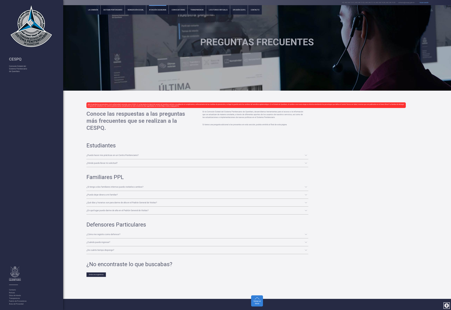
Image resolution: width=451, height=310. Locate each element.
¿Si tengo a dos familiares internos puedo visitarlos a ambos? (114, 187)
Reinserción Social (136, 10)
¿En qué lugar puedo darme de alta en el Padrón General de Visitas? (117, 210)
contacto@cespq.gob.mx (406, 2)
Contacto (12, 290)
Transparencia (14, 298)
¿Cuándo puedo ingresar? (98, 242)
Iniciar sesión (424, 2)
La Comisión (93, 10)
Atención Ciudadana (157, 10)
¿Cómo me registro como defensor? (103, 234)
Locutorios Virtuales (218, 10)
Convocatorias (178, 10)
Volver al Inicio (257, 302)
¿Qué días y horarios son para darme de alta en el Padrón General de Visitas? (121, 202)
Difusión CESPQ (239, 10)
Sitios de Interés (15, 295)
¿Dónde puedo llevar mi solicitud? (102, 163)
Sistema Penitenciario (112, 10)
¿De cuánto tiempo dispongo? (100, 250)
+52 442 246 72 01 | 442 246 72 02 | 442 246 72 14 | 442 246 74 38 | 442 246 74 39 (368, 2)
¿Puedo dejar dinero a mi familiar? (102, 194)
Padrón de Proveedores (18, 301)
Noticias (12, 293)
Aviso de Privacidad (16, 304)
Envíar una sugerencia (96, 274)
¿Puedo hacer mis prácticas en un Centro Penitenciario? (112, 155)
